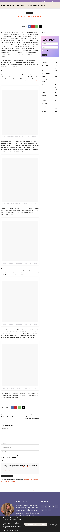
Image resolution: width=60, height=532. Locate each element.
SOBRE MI (23, 5)
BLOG (34, 5)
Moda (6, 10)
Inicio (2, 10)
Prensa (43, 92)
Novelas (44, 84)
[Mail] (47, 1)
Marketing (44, 79)
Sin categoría (45, 98)
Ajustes (52, 524)
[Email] (40, 26)
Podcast (44, 89)
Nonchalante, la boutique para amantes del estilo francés (31, 417)
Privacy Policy (17, 466)
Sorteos (44, 100)
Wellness (44, 111)
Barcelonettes (45, 65)
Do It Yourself (45, 70)
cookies (4, 529)
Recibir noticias (6, 460)
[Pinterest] (50, 1)
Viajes (43, 108)
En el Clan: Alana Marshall (7, 417)
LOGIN (45, 5)
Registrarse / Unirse (33, 1)
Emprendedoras (46, 73)
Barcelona (44, 62)
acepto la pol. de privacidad (47, 51)
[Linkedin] (45, 1)
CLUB (27, 5)
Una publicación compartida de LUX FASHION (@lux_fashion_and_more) (23, 203)
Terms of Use (26, 466)
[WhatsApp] (36, 26)
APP (31, 5)
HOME (18, 5)
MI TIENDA (40, 5)
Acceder (43, 32)
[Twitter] (55, 1)
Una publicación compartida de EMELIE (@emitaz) (16, 136)
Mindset (44, 81)
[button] (57, 5)
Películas (44, 87)
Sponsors (44, 103)
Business (44, 68)
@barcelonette (39, 490)
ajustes (18, 530)
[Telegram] (52, 1)
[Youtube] (58, 1)
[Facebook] (40, 1)
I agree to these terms (8, 470)
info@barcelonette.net (14, 1)
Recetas (44, 95)
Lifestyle (28, 12)
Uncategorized (45, 106)
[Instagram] (42, 1)
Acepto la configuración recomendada (35, 524)
